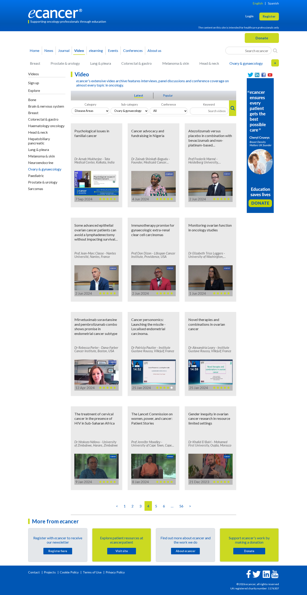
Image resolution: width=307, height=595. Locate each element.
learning (96, 50)
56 (181, 506)
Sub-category (129, 104)
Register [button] (269, 16)
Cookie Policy (69, 572)
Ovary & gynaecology (246, 63)
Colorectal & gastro (136, 63)
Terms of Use (92, 572)
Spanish (273, 3)
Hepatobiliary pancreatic (39, 141)
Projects (50, 572)
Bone (32, 99)
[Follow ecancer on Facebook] (248, 573)
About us (154, 50)
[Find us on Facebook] (263, 75)
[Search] (275, 50)
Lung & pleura (100, 63)
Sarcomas (35, 188)
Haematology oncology (46, 126)
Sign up (33, 83)
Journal (63, 50)
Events (113, 50)
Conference (168, 104)
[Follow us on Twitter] (250, 75)
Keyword (209, 104)
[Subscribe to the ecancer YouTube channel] (275, 573)
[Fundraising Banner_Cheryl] (260, 145)
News (48, 50)
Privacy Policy (115, 572)
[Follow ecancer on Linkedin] (266, 574)
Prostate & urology (65, 63)
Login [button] (249, 16)
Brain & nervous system (46, 106)
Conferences (133, 50)
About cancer (185, 551)
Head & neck (209, 63)
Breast (35, 63)
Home (34, 50)
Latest (138, 95)
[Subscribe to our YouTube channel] (270, 75)
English (258, 3)
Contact (34, 572)
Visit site (122, 551)
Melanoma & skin (175, 63)
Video (79, 50)
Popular (168, 95)
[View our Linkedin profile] (257, 75)
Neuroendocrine (40, 162)
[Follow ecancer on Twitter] (256, 574)
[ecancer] (56, 13)
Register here (57, 551)
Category (90, 104)
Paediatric (36, 175)
